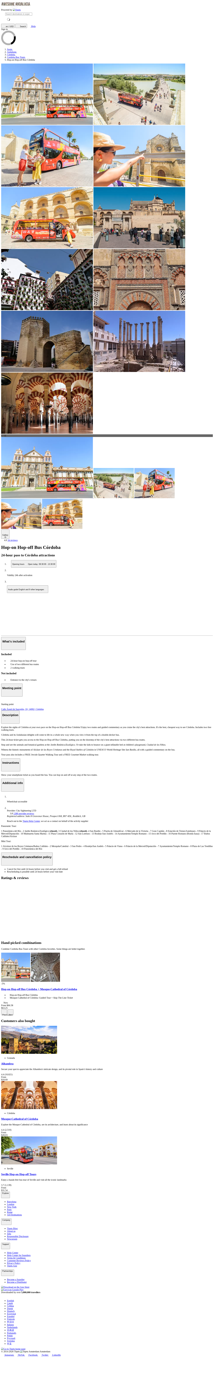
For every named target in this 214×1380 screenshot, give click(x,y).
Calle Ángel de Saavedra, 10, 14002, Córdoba (22, 709)
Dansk (10, 1308)
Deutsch (11, 1311)
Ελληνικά (11, 1314)
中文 (9, 1343)
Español (10, 1316)
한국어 (10, 1322)
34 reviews (13, 540)
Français (11, 1319)
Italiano (10, 1324)
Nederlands (12, 1327)
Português (11, 1333)
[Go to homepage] (17, 10)
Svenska (11, 1341)
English (10, 1300)
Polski (10, 1335)
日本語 (10, 1330)
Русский (11, 1338)
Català (10, 1303)
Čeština (10, 1306)
